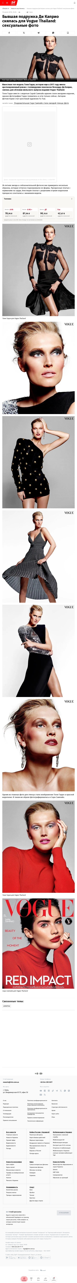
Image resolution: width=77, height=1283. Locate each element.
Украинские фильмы (36, 1167)
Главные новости (12, 1135)
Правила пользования (10, 1120)
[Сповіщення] (74, 3)
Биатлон (32, 1198)
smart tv (33, 1257)
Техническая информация (35, 1121)
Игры (53, 1117)
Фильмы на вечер (35, 1170)
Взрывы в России (35, 1151)
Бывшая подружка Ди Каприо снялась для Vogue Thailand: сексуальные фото (50, 8)
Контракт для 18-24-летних (62, 1145)
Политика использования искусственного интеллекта (35, 1104)
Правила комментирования (35, 1117)
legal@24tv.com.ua (28, 1249)
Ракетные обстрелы (36, 1135)
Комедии (32, 1173)
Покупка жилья (11, 1192)
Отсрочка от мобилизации (61, 1148)
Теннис (32, 1195)
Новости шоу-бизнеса (18, 8)
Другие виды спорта (36, 1201)
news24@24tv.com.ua (11, 1082)
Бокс (31, 1190)
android (11, 1257)
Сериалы (32, 1175)
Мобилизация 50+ (59, 1140)
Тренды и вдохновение (13, 1195)
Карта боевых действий (37, 1137)
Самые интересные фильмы (39, 1164)
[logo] (13, 3)
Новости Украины (12, 1137)
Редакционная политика (10, 1107)
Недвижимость (12, 1187)
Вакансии (54, 1104)
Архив (53, 1110)
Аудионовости (11, 1146)
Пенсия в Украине (12, 1180)
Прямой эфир (10, 1140)
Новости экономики (14, 1162)
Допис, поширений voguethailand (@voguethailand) (20, 179)
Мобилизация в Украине (62, 1132)
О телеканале (7, 1110)
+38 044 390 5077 (46, 1082)
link (41, 1090)
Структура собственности (59, 1107)
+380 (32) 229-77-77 (17, 1246)
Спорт (32, 1187)
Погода (8, 1148)
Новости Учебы (59, 1162)
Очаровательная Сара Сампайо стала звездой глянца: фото (41, 103)
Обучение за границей (60, 1178)
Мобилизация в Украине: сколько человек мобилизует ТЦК (62, 1153)
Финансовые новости (13, 1170)
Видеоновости (11, 1143)
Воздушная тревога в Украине (40, 1143)
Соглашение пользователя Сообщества (35, 1113)
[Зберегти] (68, 32)
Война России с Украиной (39, 1132)
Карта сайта (55, 1113)
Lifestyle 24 (5, 8)
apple (22, 1257)
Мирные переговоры (36, 1140)
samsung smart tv (45, 1257)
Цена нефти (10, 1164)
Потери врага (34, 1153)
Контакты (54, 1100)
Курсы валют (10, 1167)
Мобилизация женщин (60, 1142)
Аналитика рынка (12, 1190)
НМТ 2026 (56, 1172)
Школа (55, 1169)
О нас (4, 1100)
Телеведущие (7, 1113)
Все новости (11, 1132)
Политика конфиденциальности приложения (37, 1109)
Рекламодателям (8, 1117)
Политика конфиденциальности (37, 1100)
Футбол (32, 1192)
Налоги (8, 1178)
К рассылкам (64, 1213)
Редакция (6, 1104)
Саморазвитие (57, 1175)
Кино (31, 1162)
